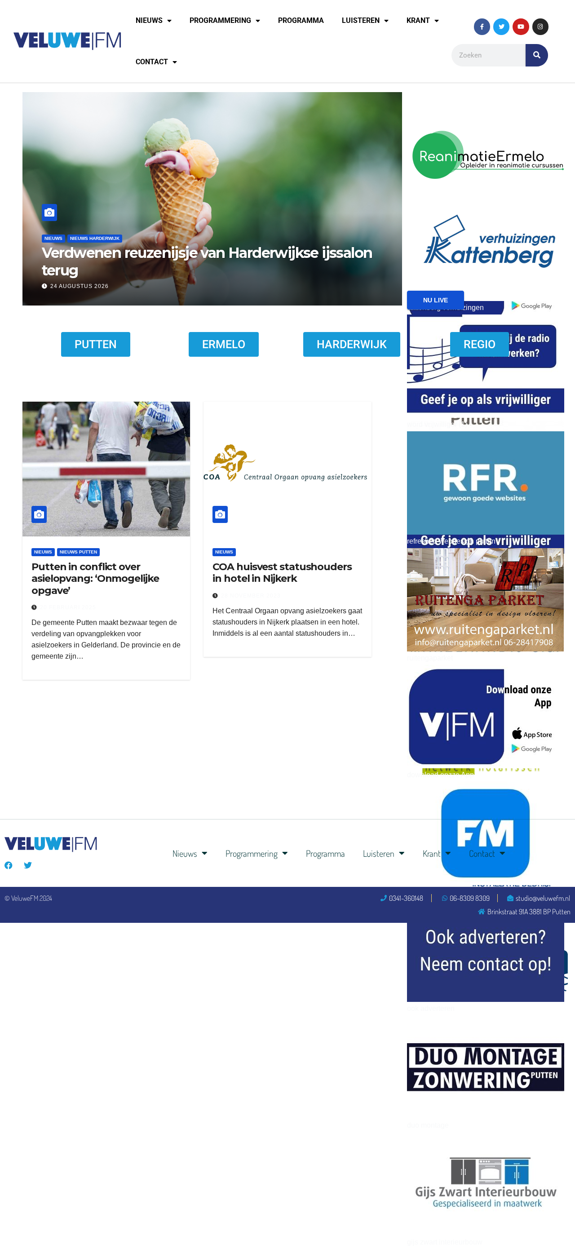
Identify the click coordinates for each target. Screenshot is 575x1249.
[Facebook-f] (482, 26)
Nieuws (149, 20)
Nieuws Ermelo (89, 255)
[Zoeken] (537, 55)
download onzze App (440, 775)
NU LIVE (435, 300)
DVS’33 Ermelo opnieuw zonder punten (175, 270)
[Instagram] (540, 26)
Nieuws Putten (78, 551)
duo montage (428, 1125)
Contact (152, 62)
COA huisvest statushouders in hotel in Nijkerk (281, 573)
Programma (301, 20)
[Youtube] (521, 26)
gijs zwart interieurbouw (444, 1242)
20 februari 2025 (68, 607)
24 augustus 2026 (79, 286)
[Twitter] (501, 26)
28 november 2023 (251, 596)
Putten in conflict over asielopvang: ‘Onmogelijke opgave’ (95, 579)
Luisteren (361, 20)
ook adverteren (431, 1008)
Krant (418, 20)
